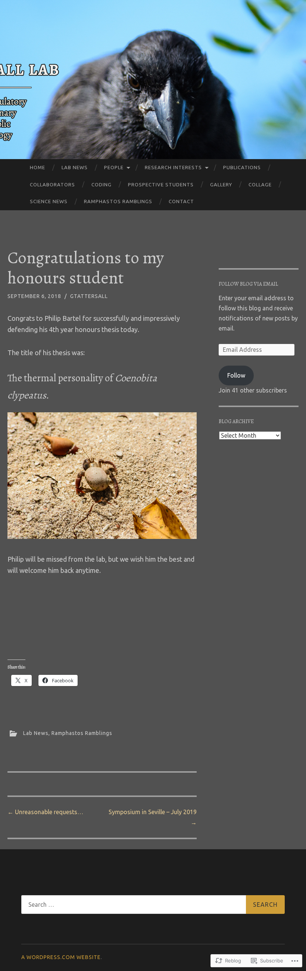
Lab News (75, 167)
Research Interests (173, 167)
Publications (242, 167)
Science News (49, 201)
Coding (101, 184)
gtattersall (89, 296)
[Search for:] (152, 904)
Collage (260, 184)
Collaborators (52, 184)
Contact (181, 201)
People (114, 167)
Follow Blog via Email (248, 284)
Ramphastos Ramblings (118, 201)
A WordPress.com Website (61, 957)
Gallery (221, 184)
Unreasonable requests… (45, 812)
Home (37, 167)
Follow (236, 375)
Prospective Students (161, 184)
